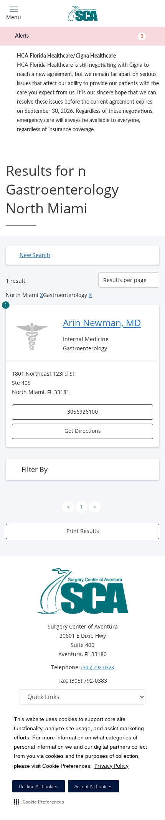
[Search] (140, 12)
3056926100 (82, 411)
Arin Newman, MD (102, 322)
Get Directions (82, 430)
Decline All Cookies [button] (38, 786)
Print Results (82, 531)
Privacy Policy (111, 765)
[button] (39, 801)
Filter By (34, 469)
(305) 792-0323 (97, 667)
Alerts (79, 36)
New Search (35, 255)
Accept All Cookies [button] (93, 786)
